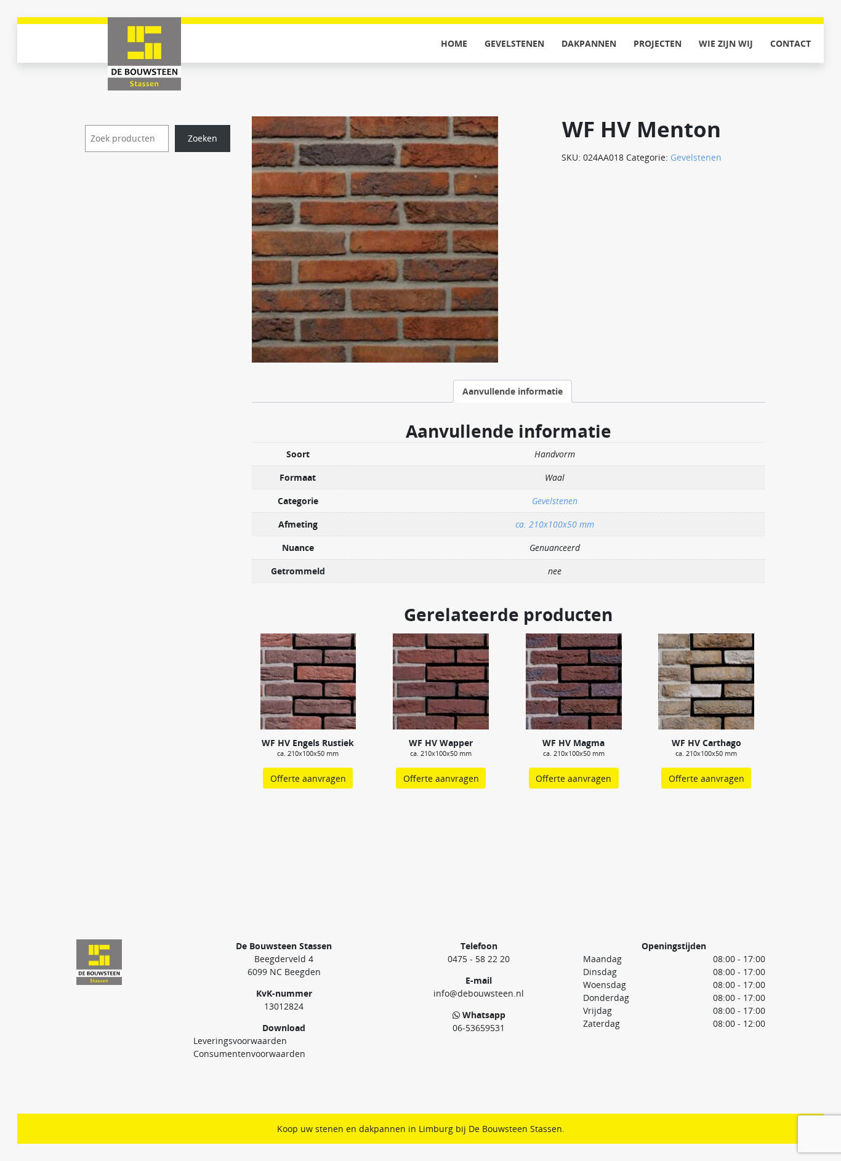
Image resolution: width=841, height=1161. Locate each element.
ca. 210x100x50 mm (554, 524)
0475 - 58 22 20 (479, 959)
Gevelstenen (514, 43)
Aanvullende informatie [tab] (512, 391)
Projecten (658, 43)
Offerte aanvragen (308, 778)
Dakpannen (588, 43)
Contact (790, 43)
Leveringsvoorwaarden (240, 1041)
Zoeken (202, 138)
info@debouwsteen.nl (478, 993)
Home (454, 43)
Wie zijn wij (726, 43)
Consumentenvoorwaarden (249, 1053)
